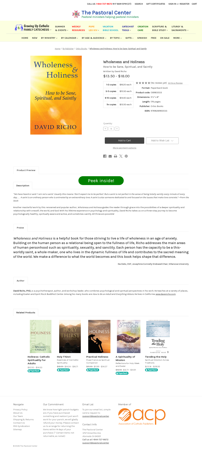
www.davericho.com (166, 294)
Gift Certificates (155, 4)
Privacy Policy (20, 409)
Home (24, 37)
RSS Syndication (21, 426)
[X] (120, 156)
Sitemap (17, 429)
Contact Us (19, 423)
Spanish (142, 37)
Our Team (18, 416)
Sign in (172, 4)
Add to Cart (41, 339)
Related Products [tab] (25, 312)
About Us (18, 413)
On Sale (164, 37)
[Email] (110, 156)
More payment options (124, 148)
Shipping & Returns (23, 419)
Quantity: (108, 123)
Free (153, 37)
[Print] (115, 156)
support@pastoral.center (95, 416)
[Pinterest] (126, 156)
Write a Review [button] (175, 83)
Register (184, 4)
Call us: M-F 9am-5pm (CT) (109, 4)
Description (22, 185)
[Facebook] (104, 156)
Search (139, 4)
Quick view (40, 334)
